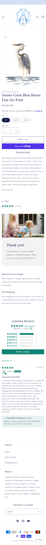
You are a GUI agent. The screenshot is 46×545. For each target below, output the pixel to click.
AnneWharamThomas (20, 540)
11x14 (26, 120)
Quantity (5, 126)
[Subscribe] (38, 512)
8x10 (16, 120)
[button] (3, 17)
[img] (7, 368)
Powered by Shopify (30, 540)
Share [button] (7, 201)
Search (7, 452)
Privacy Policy (10, 457)
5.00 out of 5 (29, 326)
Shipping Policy (11, 463)
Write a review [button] (23, 352)
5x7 (5, 120)
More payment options (23, 152)
